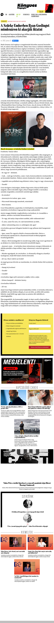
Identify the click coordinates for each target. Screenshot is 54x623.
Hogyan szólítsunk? (34, 328)
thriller (14, 21)
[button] (1, 15)
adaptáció (24, 21)
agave (17, 21)
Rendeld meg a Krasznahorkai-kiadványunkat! (39, 15)
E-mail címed (32, 323)
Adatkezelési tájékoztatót (34, 340)
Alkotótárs (12, 15)
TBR (6, 15)
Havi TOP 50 (19, 15)
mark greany (10, 21)
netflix (20, 21)
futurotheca (26, 15)
